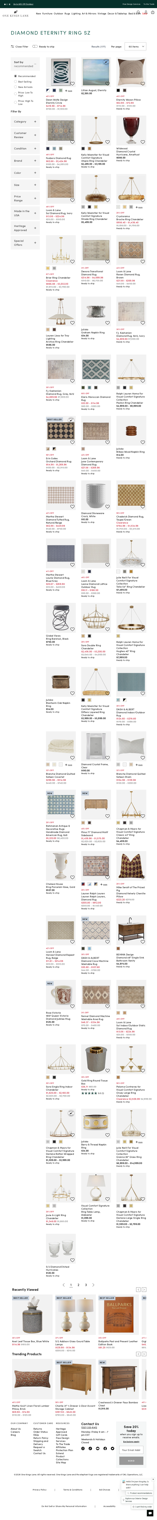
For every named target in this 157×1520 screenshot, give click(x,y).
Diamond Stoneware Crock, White (92, 514)
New (38, 13)
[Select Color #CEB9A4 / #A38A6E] (48, 449)
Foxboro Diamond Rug (58, 158)
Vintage (102, 13)
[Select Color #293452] (54, 90)
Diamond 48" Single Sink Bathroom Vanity (130, 959)
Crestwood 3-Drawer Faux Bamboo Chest (118, 1404)
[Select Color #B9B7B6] (54, 1206)
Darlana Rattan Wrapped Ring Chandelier (60, 1155)
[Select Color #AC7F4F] (118, 1077)
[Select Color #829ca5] (54, 148)
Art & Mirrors (89, 13)
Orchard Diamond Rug (58, 461)
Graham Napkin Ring (93, 332)
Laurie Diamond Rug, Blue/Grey (58, 579)
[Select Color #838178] (124, 571)
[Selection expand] (143, 46)
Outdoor (58, 13)
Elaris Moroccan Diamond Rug (95, 398)
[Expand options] (35, 122)
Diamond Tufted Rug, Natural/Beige (57, 521)
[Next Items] (93, 1285)
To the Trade (149, 4)
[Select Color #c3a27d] (83, 822)
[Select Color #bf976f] (124, 1013)
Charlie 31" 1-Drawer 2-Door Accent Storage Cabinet (75, 1407)
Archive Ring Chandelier (59, 341)
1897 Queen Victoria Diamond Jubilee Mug (58, 1017)
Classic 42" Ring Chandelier (125, 836)
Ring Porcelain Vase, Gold (60, 886)
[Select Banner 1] (7, 4)
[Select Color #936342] (118, 948)
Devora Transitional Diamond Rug (92, 273)
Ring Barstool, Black (57, 638)
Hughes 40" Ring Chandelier (125, 652)
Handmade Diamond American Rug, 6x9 (57, 833)
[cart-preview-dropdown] (152, 12)
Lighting (75, 13)
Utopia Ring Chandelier (94, 160)
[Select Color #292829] (54, 1141)
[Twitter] (113, 1448)
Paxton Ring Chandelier (129, 402)
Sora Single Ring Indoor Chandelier (59, 1088)
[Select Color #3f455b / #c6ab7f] (96, 884)
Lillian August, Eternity (94, 90)
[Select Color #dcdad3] (83, 571)
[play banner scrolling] (9, 4)
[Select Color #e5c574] (48, 268)
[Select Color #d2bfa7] (48, 764)
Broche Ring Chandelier (129, 219)
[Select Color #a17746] (89, 148)
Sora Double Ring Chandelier (91, 646)
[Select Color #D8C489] (48, 1206)
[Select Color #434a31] (83, 387)
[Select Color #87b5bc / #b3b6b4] (118, 700)
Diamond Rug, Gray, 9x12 (60, 393)
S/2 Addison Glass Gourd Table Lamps (72, 1342)
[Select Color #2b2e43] (48, 148)
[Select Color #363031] (124, 822)
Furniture (47, 13)
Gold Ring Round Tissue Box (94, 1082)
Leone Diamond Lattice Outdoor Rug (94, 585)
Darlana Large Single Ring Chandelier (131, 1219)
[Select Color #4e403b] (124, 90)
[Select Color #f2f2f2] (118, 571)
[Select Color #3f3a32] (96, 387)
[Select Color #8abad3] (89, 948)
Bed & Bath (134, 13)
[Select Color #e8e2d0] (54, 764)
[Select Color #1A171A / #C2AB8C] (54, 449)
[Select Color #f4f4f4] (61, 764)
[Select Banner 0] (5, 4)
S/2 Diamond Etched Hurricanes (57, 1268)
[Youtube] (98, 1448)
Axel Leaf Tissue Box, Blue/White (30, 1341)
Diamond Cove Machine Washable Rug (95, 962)
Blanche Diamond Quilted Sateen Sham (130, 775)
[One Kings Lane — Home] (15, 13)
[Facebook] (105, 1448)
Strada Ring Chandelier (94, 219)
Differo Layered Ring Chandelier (93, 713)
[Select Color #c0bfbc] (118, 764)
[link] (25, 81)
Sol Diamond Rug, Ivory (59, 213)
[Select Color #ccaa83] (118, 1013)
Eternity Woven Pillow (128, 99)
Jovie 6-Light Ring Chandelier (56, 1216)
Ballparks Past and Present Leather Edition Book (118, 1342)
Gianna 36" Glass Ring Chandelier (129, 1158)
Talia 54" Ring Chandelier (130, 586)
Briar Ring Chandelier (58, 277)
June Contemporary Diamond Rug (92, 463)
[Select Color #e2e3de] (118, 207)
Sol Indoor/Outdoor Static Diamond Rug (130, 1027)
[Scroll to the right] (144, 1289)
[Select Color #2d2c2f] (83, 148)
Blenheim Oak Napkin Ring (58, 704)
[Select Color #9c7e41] (131, 1141)
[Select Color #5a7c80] (89, 387)
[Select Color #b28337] (131, 571)
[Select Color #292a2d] (124, 387)
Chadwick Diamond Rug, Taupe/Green (130, 518)
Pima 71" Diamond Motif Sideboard (94, 833)
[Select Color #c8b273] (96, 207)
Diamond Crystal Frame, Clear (95, 765)
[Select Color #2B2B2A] (89, 636)
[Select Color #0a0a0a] (118, 90)
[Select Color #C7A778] (83, 636)
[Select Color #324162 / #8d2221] (83, 884)
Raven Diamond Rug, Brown (128, 276)
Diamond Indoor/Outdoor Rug (130, 714)
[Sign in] (146, 12)
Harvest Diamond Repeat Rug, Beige (60, 956)
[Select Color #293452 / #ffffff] (48, 90)
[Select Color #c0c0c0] (48, 1141)
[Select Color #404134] (83, 948)
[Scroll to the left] (138, 1289)
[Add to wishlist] (72, 84)
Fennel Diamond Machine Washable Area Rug (95, 1017)
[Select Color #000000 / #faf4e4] (124, 700)
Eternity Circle (54, 102)
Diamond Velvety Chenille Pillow (131, 895)
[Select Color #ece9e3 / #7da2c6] (89, 884)
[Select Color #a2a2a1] (83, 207)
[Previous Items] (63, 1285)
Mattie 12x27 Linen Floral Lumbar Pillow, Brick (30, 1407)
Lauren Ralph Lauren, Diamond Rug (93, 898)
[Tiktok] (91, 1448)
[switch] (35, 46)
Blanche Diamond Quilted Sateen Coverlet (60, 775)
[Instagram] (83, 1448)
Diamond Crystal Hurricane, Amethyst (128, 153)
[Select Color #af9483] (83, 449)
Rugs (67, 13)
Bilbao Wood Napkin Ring (130, 451)
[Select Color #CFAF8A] (48, 329)
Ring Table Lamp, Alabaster (90, 1213)
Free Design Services (131, 4)
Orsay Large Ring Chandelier (126, 1094)
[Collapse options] (35, 64)
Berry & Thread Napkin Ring (94, 1146)
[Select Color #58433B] (54, 329)
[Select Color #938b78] (61, 148)
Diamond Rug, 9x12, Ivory (130, 335)
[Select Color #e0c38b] (124, 207)
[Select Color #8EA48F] (61, 90)
